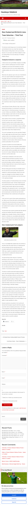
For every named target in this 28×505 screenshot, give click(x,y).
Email (3, 378)
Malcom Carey (5, 461)
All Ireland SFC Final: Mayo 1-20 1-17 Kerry (11, 430)
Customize (14, 498)
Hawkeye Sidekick (9, 12)
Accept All (14, 495)
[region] (14, 494)
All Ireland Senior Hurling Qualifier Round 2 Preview (14, 337)
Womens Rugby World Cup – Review (17, 464)
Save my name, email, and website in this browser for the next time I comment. (13, 393)
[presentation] (24, 470)
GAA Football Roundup (14, 461)
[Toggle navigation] (2, 18)
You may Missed (7, 470)
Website (3, 384)
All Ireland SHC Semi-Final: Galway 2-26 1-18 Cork (12, 435)
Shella (3, 452)
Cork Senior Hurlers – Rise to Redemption (16, 341)
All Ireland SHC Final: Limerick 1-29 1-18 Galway (12, 432)
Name (3, 371)
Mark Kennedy (5, 464)
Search (3, 416)
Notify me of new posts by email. (10, 401)
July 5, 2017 (4, 38)
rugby (3, 29)
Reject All (14, 502)
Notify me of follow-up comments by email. (12, 397)
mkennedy (4, 447)
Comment (4, 355)
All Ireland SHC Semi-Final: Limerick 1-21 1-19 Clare (13, 434)
